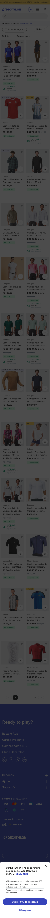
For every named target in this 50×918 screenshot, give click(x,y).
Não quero (25, 910)
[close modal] (45, 865)
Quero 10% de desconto (25, 901)
